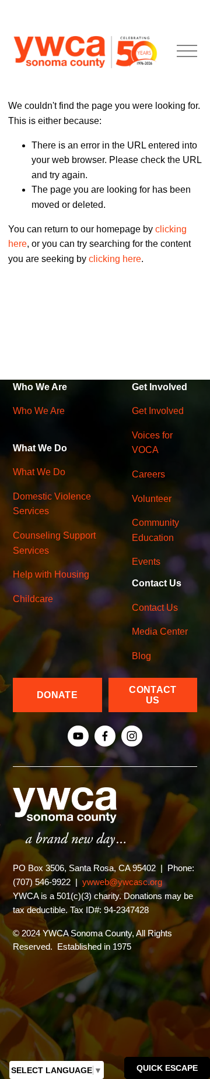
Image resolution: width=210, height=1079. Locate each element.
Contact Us (155, 608)
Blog (141, 656)
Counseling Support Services (54, 543)
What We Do (39, 472)
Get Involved (158, 411)
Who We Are (39, 411)
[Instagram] (131, 736)
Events (146, 562)
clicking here (115, 259)
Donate (57, 695)
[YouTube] (78, 736)
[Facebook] (105, 736)
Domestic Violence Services (52, 503)
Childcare (33, 599)
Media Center (160, 631)
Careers (148, 474)
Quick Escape (167, 1068)
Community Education (155, 530)
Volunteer (152, 499)
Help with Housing (51, 574)
